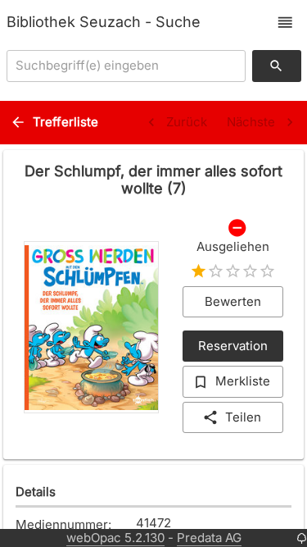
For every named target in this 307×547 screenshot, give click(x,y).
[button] (285, 23)
